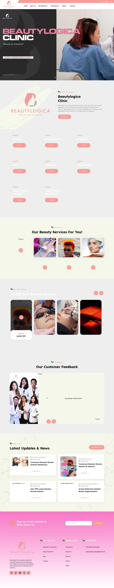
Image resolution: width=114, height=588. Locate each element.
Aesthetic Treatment (50, 547)
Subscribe (98, 523)
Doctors (68, 556)
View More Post (95, 447)
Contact (73, 6)
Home (26, 6)
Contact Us (69, 547)
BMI (24, 585)
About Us (33, 6)
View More (64, 116)
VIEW (18, 145)
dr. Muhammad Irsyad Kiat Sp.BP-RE (89, 484)
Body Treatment (45, 263)
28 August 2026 (36, 459)
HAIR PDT (21, 336)
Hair (44, 556)
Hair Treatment (69, 263)
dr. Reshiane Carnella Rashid (39, 457)
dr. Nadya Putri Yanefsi (86, 459)
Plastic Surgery (93, 263)
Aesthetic (21, 246)
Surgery (45, 561)
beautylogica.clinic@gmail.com (95, 552)
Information (42, 6)
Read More (35, 471)
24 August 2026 (84, 486)
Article (68, 561)
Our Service (55, 6)
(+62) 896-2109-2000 (93, 547)
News (64, 6)
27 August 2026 (84, 461)
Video (67, 565)
